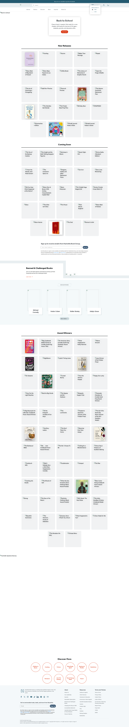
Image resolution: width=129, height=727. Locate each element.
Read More (64, 31)
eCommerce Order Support (86, 699)
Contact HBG (83, 706)
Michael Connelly (36, 311)
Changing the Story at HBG (70, 705)
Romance (47, 678)
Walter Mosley (75, 311)
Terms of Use (98, 692)
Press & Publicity (68, 714)
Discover (42, 9)
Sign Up (85, 247)
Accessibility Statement (69, 708)
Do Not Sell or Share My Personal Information (100, 702)
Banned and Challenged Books (69, 702)
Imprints (56, 9)
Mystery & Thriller (82, 667)
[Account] (104, 5)
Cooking (47, 667)
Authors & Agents (84, 692)
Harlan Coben (55, 311)
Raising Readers (83, 713)
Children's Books (35, 667)
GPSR (96, 712)
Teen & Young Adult (70, 678)
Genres (28, 9)
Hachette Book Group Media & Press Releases (70, 710)
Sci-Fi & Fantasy (59, 678)
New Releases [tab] (64, 45)
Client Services (83, 694)
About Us (63, 9)
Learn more (28, 276)
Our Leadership (67, 694)
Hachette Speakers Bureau (86, 701)
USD (95, 9)
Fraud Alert (97, 708)
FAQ (81, 708)
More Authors (64, 318)
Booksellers (82, 715)
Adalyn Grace (94, 311)
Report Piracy (98, 705)
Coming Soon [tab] (64, 144)
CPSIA (96, 710)
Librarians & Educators (85, 697)
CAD (95, 11)
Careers (81, 704)
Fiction (59, 667)
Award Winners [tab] (64, 333)
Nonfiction (93, 667)
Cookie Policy (98, 697)
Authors (35, 9)
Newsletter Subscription (69, 699)
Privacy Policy (98, 694)
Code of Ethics (98, 699)
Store (49, 9)
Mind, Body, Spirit (70, 667)
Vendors (81, 711)
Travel (82, 678)
